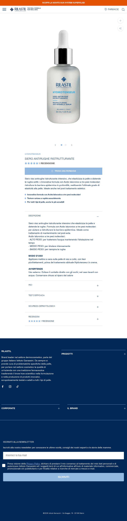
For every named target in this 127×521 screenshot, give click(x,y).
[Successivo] (71, 145)
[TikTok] (17, 386)
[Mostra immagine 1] (61, 145)
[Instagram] (10, 386)
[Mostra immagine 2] (65, 145)
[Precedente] (55, 145)
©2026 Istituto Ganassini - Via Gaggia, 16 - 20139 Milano (63, 513)
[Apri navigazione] (4, 9)
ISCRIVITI (63, 477)
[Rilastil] (25, 9)
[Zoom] (120, 20)
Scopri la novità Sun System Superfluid (63, 3)
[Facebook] (2, 386)
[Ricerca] (123, 9)
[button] (32, 163)
